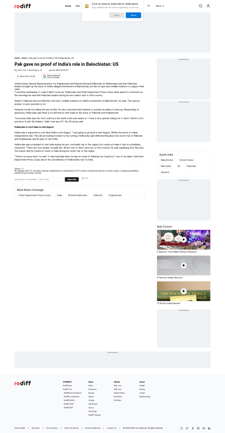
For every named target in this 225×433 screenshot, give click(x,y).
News (24, 58)
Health (142, 386)
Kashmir (165, 172)
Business (92, 389)
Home (68, 6)
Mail (78, 6)
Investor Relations (92, 428)
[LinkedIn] (209, 428)
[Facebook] (192, 428)
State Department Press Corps (35, 195)
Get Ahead (92, 404)
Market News (119, 393)
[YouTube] (203, 428)
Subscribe (71, 179)
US (178, 166)
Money (142, 389)
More (158, 6)
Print (86, 178)
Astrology (92, 411)
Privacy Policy (52, 428)
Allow (133, 15)
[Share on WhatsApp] (181, 428)
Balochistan (167, 160)
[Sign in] (208, 6)
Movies (91, 393)
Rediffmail (67, 386)
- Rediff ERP (68, 408)
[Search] (200, 6)
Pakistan (98, 195)
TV (148, 6)
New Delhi (166, 166)
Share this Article (27, 76)
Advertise (35, 428)
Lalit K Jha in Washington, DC (29, 70)
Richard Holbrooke (77, 195)
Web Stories (164, 226)
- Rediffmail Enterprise (72, 393)
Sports (91, 397)
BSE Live (117, 386)
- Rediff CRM (68, 404)
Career (142, 393)
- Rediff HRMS (68, 400)
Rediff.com (134, 428)
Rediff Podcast (94, 415)
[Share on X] (187, 428)
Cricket (91, 400)
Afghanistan (115, 195)
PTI (22, 169)
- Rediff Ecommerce (71, 397)
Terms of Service (71, 428)
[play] (184, 240)
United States (187, 160)
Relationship (144, 397)
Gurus (91, 408)
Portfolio (117, 400)
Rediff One (67, 389)
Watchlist (118, 397)
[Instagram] (198, 428)
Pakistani (191, 166)
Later (117, 15)
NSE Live (117, 389)
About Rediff (20, 428)
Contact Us (111, 428)
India (59, 195)
